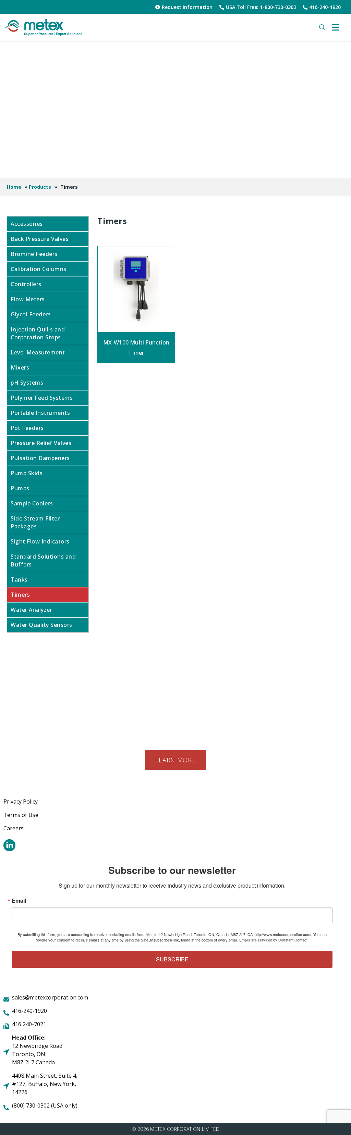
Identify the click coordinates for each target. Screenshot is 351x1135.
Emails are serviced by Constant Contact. (273, 940)
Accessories (27, 223)
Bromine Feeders (34, 254)
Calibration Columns (38, 269)
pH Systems (27, 382)
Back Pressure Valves (40, 239)
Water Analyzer (31, 609)
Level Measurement (38, 352)
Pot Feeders (27, 428)
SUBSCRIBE (172, 959)
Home (14, 187)
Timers (20, 594)
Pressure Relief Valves (41, 443)
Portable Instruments (40, 413)
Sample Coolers (32, 503)
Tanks (19, 579)
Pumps (20, 488)
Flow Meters (28, 299)
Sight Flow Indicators (40, 541)
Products (40, 187)
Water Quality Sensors (41, 625)
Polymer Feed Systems (42, 397)
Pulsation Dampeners (40, 458)
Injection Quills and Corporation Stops (38, 333)
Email (19, 900)
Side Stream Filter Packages (35, 522)
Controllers (26, 284)
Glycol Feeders (31, 314)
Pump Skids (27, 473)
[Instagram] (9, 845)
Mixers (20, 367)
